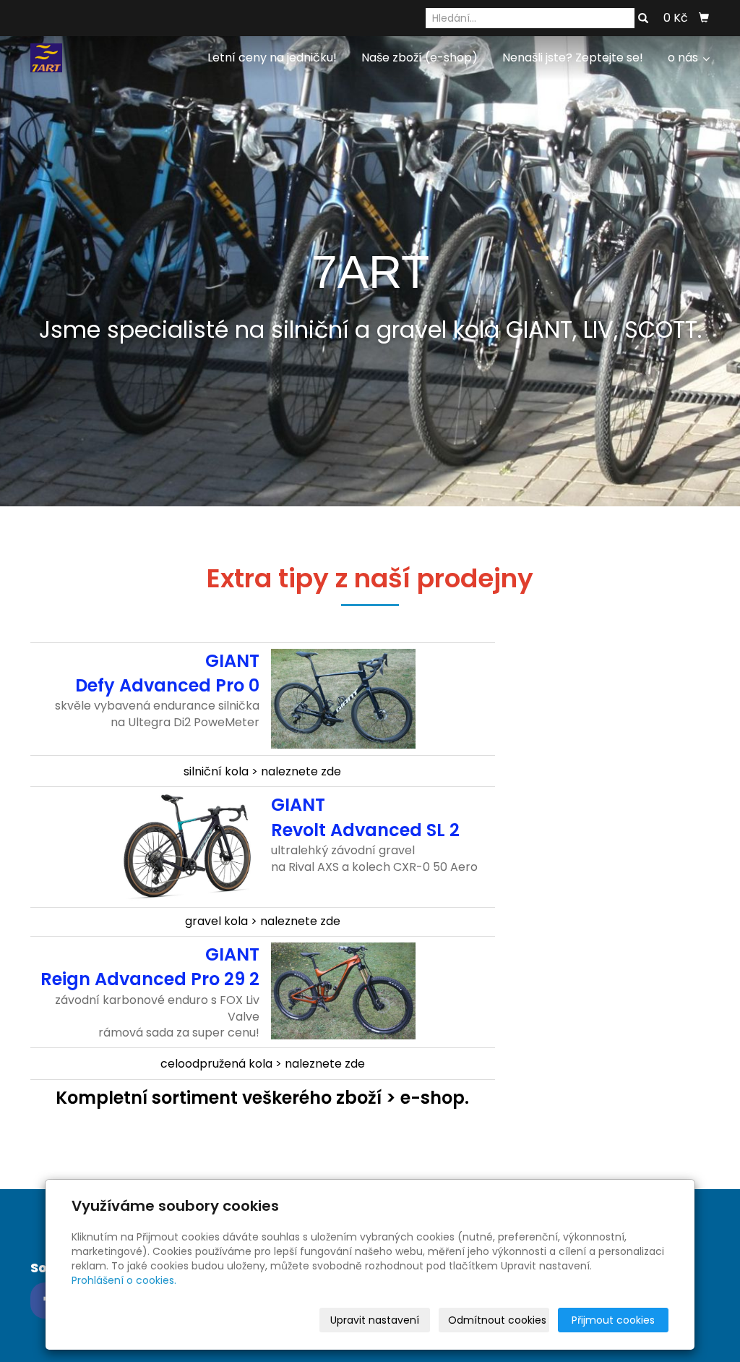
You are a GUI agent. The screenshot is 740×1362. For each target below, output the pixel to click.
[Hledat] (643, 19)
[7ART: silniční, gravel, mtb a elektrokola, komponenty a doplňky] (46, 56)
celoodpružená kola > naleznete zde (262, 1063)
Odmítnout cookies (497, 1320)
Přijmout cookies (613, 1320)
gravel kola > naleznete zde (262, 921)
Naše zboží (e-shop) (419, 57)
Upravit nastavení (374, 1320)
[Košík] (704, 18)
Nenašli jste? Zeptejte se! (572, 57)
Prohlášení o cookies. (124, 1280)
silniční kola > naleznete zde (262, 771)
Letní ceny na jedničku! (272, 57)
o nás (684, 57)
